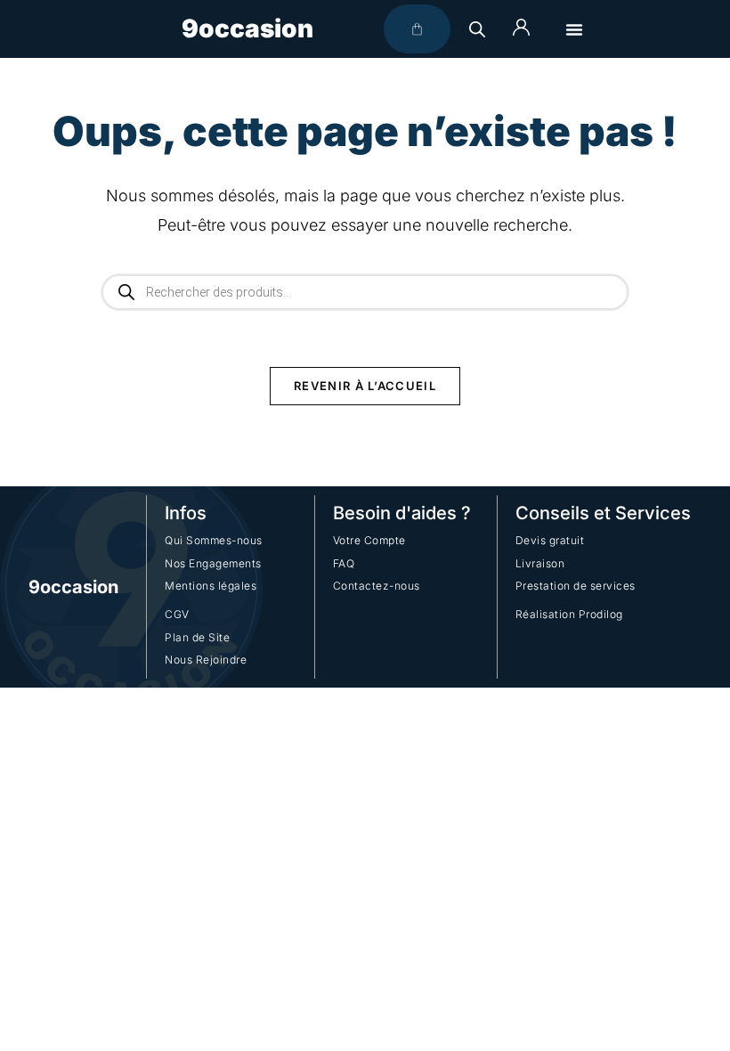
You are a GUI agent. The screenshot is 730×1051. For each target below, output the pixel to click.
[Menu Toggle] (574, 29)
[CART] (417, 28)
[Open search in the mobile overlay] (477, 29)
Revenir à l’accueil (365, 386)
